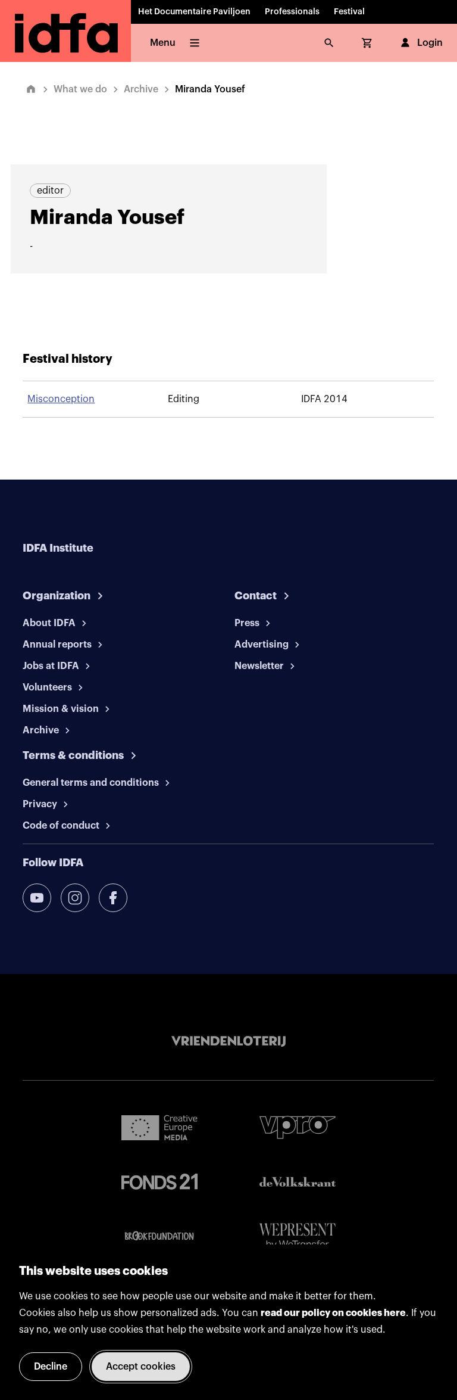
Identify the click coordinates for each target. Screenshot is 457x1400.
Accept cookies (141, 1366)
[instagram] (75, 897)
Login (430, 43)
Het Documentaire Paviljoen (194, 12)
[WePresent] (297, 1236)
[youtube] (37, 897)
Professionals (292, 12)
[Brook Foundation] (159, 1236)
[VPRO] (297, 1127)
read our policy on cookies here (333, 1313)
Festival (349, 12)
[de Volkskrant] (297, 1182)
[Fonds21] (159, 1182)
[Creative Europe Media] (159, 1127)
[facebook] (113, 897)
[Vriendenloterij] (228, 1041)
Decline (50, 1366)
